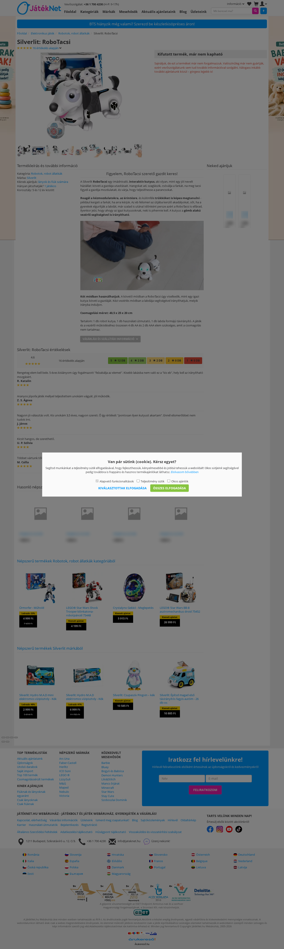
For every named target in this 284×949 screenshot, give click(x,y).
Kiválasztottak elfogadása (122, 488)
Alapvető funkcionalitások (117, 481)
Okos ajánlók (179, 481)
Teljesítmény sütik (152, 481)
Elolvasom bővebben (185, 472)
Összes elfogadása (169, 488)
